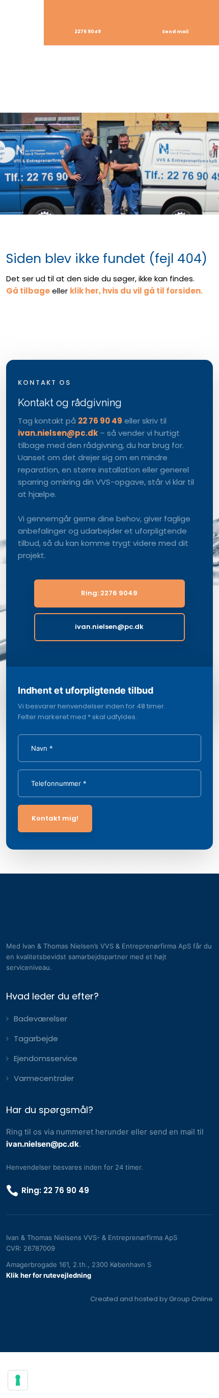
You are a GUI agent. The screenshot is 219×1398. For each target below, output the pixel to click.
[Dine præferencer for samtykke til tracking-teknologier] (18, 1380)
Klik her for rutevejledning (48, 1275)
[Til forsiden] (109, 78)
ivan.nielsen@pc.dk (58, 433)
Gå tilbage (28, 290)
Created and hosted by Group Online (151, 1299)
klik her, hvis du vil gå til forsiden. (136, 290)
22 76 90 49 (100, 420)
